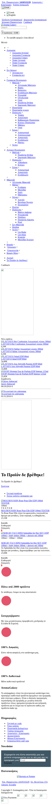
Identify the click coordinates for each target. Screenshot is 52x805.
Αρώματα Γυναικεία (21, 55)
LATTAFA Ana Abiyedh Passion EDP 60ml (20, 366)
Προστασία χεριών (20, 110)
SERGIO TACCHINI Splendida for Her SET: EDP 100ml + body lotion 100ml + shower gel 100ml (24, 544)
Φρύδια (15, 227)
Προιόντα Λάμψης (26, 220)
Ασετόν (21, 200)
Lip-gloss (22, 234)
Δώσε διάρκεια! (8, 384)
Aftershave (22, 162)
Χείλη (15, 145)
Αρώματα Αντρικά (20, 53)
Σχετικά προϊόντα (14, 493)
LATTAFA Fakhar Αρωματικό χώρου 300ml (21, 351)
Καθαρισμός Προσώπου (28, 120)
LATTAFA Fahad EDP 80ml (13, 359)
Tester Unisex (18, 65)
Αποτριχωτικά (24, 135)
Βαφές (20, 87)
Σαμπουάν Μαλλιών (27, 105)
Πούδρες (22, 217)
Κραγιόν (21, 237)
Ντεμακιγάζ (23, 215)
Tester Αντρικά (18, 60)
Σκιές (20, 192)
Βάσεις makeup (24, 212)
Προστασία (17, 107)
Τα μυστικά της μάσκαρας (12, 394)
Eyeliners (22, 187)
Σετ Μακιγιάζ (18, 224)
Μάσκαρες (22, 195)
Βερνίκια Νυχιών (25, 202)
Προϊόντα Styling (25, 102)
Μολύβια (22, 190)
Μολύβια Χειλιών (26, 239)
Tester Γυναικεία (19, 63)
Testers (21, 115)
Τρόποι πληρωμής (15, 731)
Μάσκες (21, 125)
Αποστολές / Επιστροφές (18, 733)
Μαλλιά (16, 83)
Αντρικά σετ (17, 73)
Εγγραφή (8, 763)
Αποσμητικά (23, 132)
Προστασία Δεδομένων (17, 728)
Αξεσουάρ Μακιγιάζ (21, 182)
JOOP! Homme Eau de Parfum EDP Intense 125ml (23, 374)
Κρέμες (21, 165)
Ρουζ (20, 222)
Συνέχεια (5, 486)
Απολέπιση (23, 117)
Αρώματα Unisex (20, 58)
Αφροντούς (23, 137)
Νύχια (15, 197)
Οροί (20, 100)
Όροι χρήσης (13, 726)
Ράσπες (21, 142)
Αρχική (10, 258)
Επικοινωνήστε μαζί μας (18, 741)
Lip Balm (22, 232)
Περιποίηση (23, 205)
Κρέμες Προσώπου (26, 122)
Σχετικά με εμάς (14, 723)
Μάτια (15, 185)
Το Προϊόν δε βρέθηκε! (17, 260)
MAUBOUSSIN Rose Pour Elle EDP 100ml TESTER (25, 510)
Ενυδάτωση (23, 140)
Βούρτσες (22, 90)
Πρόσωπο (17, 112)
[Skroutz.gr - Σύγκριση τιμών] (26, 776)
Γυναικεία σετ (18, 75)
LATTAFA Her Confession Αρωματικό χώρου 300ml (24, 344)
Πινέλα (15, 207)
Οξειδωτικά (23, 97)
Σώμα (15, 130)
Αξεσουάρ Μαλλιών (27, 85)
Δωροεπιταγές (13, 736)
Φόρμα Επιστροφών (16, 738)
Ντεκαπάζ (22, 95)
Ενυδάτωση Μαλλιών (27, 92)
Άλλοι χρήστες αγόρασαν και (19, 496)
